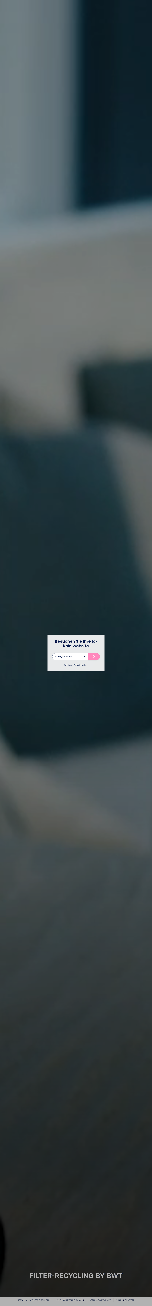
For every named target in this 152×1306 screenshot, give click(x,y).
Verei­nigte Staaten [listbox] (63, 657)
